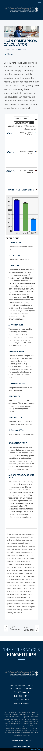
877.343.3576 (23, 700)
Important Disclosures (21, 746)
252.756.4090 (22, 696)
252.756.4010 (22, 692)
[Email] (7, 72)
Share (9, 54)
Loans (7, 49)
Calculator (21, 49)
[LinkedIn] (7, 67)
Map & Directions (21, 703)
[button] (21, 134)
